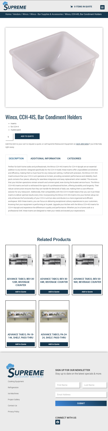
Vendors (17, 14)
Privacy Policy (13, 412)
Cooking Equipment (16, 381)
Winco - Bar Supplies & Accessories (46, 14)
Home (8, 14)
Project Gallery (14, 399)
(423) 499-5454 (82, 144)
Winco (25, 14)
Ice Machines (13, 393)
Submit (81, 403)
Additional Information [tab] (45, 158)
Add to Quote (27, 136)
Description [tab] (16, 158)
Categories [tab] (74, 158)
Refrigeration (13, 387)
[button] (102, 7)
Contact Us (12, 406)
